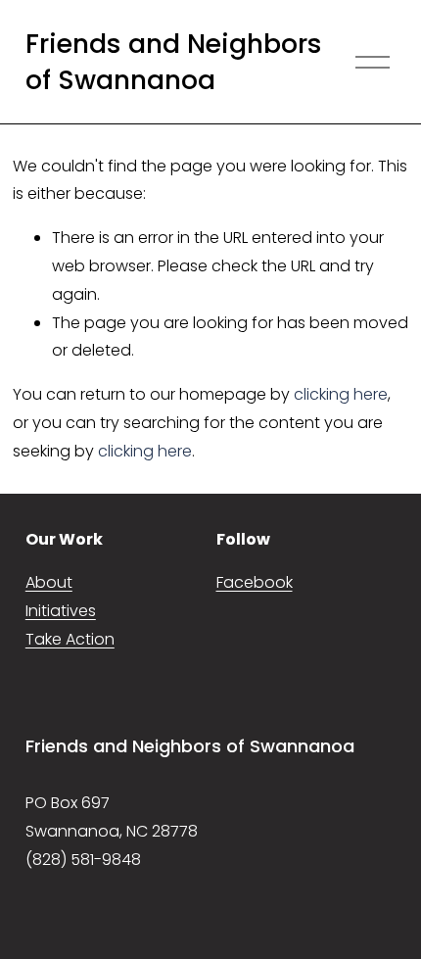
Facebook (254, 582)
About (48, 582)
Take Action (70, 639)
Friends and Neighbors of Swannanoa (173, 62)
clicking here (341, 394)
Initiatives (60, 610)
